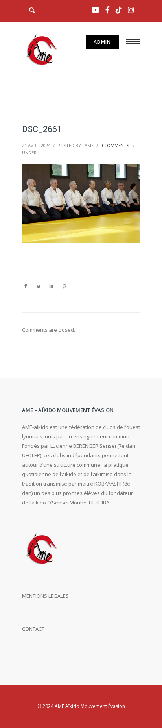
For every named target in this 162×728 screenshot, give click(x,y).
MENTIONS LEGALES (45, 595)
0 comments (115, 145)
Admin (102, 42)
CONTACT (33, 628)
